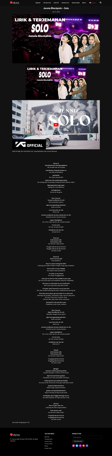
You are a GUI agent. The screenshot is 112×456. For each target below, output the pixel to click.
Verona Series (76, 2)
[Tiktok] (73, 445)
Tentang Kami (47, 2)
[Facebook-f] (87, 445)
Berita (84, 2)
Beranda (38, 2)
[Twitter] (77, 445)
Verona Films (65, 2)
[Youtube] (83, 445)
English (94, 3)
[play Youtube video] (56, 124)
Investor (56, 2)
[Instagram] (80, 445)
